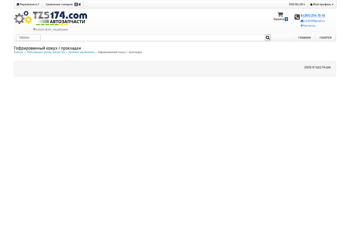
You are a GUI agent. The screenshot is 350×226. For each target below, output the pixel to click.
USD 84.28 (296, 4)
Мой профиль (322, 4)
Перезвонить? (29, 4)
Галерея (326, 37)
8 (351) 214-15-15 (313, 15)
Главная (304, 37)
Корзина (280, 19)
